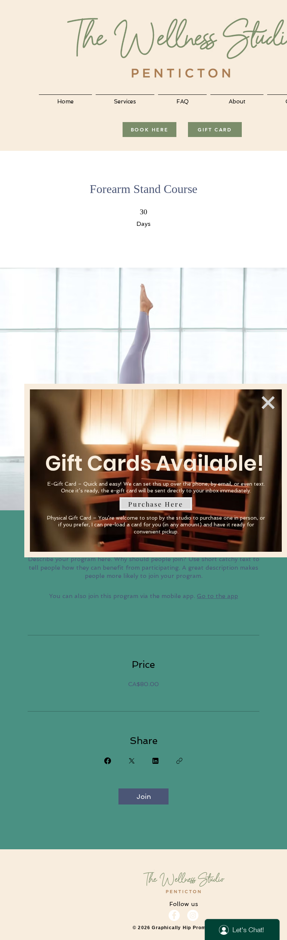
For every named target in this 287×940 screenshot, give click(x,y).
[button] (268, 402)
